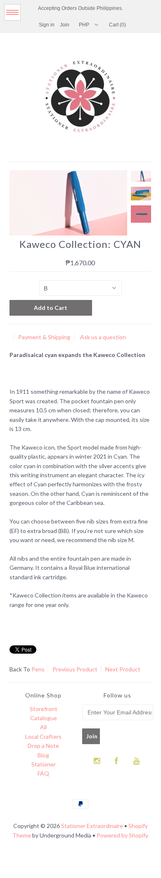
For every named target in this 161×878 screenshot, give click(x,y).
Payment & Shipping (44, 336)
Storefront (43, 708)
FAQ (43, 773)
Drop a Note (43, 745)
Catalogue (43, 717)
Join (64, 25)
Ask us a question (103, 336)
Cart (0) (117, 25)
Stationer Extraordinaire (92, 825)
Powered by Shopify (122, 835)
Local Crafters (43, 736)
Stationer (43, 764)
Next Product (122, 669)
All (43, 726)
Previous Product (74, 669)
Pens (38, 669)
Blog (43, 755)
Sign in (46, 25)
